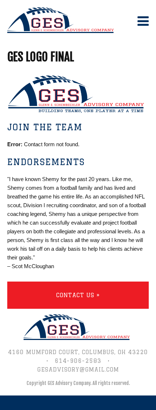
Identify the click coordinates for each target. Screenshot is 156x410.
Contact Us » (78, 295)
